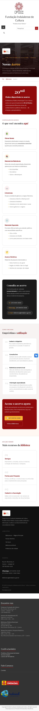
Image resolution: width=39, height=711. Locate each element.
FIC (3, 79)
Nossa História (10, 539)
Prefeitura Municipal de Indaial (10, 653)
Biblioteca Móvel (11, 545)
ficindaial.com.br (6, 590)
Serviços (8, 542)
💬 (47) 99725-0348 (13, 418)
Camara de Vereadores (7, 656)
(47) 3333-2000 (15, 303)
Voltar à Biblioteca (13, 423)
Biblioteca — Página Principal (14, 535)
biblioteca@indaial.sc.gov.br (20, 313)
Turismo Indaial (5, 655)
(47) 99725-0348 (18, 308)
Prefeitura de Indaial (12, 548)
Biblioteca (8, 79)
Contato (3, 670)
